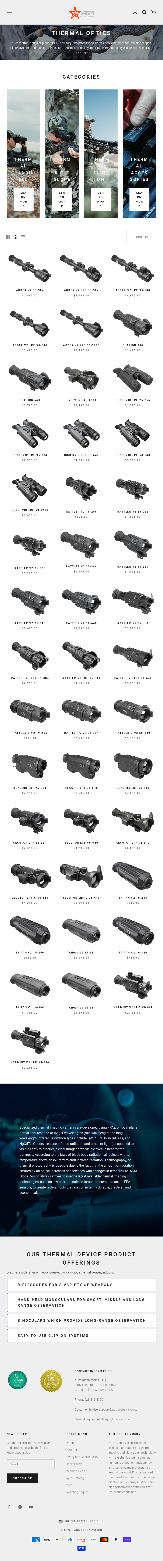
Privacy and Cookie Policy (81, 1457)
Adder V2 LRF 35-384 (81, 290)
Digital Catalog (74, 1478)
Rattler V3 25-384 (133, 623)
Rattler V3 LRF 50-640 (133, 678)
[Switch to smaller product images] (15, 237)
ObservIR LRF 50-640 (133, 455)
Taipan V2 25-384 (81, 1007)
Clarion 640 (30, 400)
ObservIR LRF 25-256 (133, 400)
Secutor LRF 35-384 (30, 842)
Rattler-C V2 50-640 (133, 732)
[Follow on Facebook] (9, 1507)
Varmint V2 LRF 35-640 (30, 1062)
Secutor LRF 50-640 (81, 842)
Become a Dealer (76, 1471)
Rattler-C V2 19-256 (30, 732)
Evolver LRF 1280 (82, 400)
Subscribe (22, 1478)
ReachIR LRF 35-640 (81, 787)
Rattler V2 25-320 (30, 568)
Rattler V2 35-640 (30, 623)
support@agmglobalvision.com (119, 1409)
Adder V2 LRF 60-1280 (81, 345)
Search (69, 1443)
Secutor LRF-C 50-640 (29, 897)
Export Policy (73, 1464)
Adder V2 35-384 (30, 290)
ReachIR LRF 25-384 (29, 787)
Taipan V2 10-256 (133, 897)
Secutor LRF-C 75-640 (81, 897)
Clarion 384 (133, 345)
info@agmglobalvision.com (114, 1419)
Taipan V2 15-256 (30, 952)
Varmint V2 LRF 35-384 (133, 1007)
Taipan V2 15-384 (81, 952)
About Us (71, 1450)
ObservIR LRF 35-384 (30, 455)
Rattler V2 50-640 (81, 623)
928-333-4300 (93, 1399)
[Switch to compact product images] (23, 237)
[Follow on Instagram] (20, 1507)
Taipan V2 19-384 (30, 1007)
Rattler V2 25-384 (81, 566)
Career (69, 1485)
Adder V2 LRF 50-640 (30, 345)
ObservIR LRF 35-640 (81, 455)
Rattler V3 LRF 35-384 (30, 678)
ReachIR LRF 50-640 (133, 787)
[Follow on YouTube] (31, 1507)
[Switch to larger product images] (8, 237)
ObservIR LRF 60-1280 (30, 510)
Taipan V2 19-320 (133, 952)
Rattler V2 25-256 (133, 511)
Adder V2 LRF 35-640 (133, 290)
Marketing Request (77, 1492)
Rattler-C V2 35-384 (81, 732)
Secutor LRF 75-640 (133, 842)
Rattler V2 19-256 (81, 511)
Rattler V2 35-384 (133, 566)
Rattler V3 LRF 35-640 (81, 678)
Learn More (23, 199)
